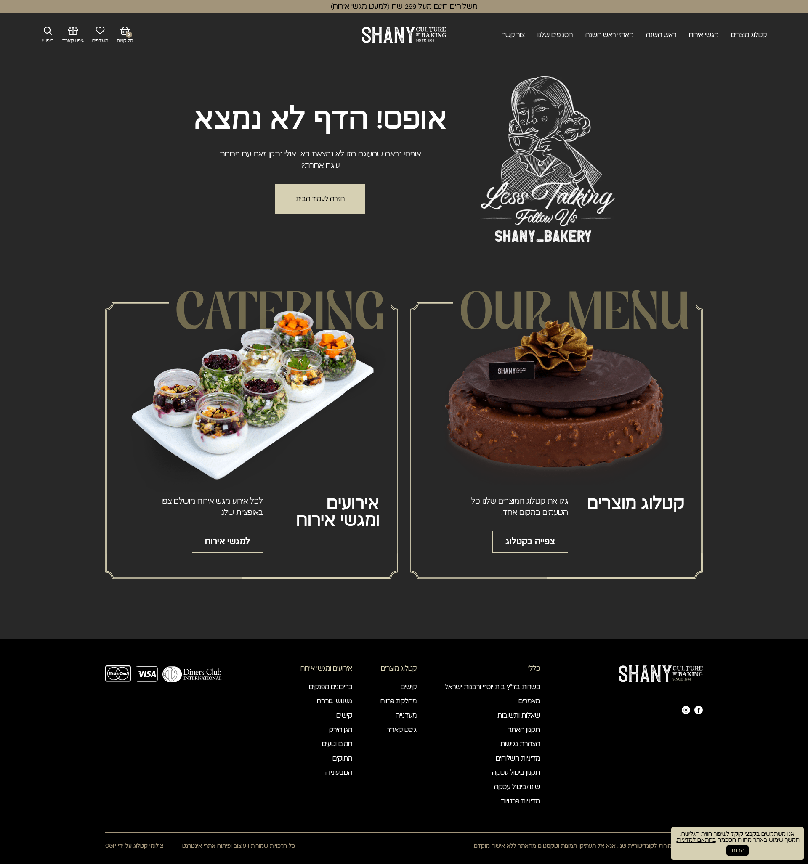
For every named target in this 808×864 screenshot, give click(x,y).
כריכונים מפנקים (330, 687)
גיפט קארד (402, 730)
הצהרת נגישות (520, 744)
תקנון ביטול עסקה (516, 773)
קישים (409, 687)
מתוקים (342, 758)
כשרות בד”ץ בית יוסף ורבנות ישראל (492, 687)
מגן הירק (340, 730)
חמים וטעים (337, 744)
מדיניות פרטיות (520, 801)
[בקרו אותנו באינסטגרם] (686, 710)
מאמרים (529, 701)
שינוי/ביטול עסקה (517, 787)
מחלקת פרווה (398, 701)
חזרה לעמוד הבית (320, 199)
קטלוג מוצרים (749, 35)
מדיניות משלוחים (518, 758)
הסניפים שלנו (555, 35)
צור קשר (513, 35)
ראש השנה (661, 35)
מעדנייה (406, 715)
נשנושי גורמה (334, 701)
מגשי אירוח (703, 35)
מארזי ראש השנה (609, 35)
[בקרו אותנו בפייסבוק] (698, 710)
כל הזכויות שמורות (273, 846)
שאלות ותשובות (518, 715)
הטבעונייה (338, 773)
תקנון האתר (524, 730)
